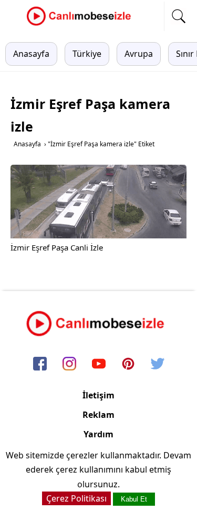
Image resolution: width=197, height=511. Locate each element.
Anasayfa (31, 53)
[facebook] (40, 364)
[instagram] (69, 364)
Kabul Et (134, 499)
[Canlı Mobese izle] (81, 24)
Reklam (98, 414)
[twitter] (157, 364)
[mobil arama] (178, 16)
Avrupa (139, 53)
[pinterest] (128, 364)
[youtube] (99, 364)
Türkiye (86, 53)
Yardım (98, 434)
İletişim (98, 395)
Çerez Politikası (76, 498)
